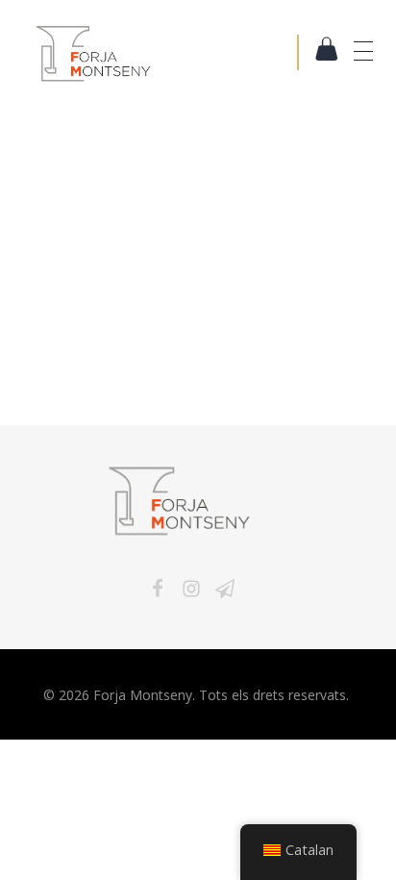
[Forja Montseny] (165, 53)
